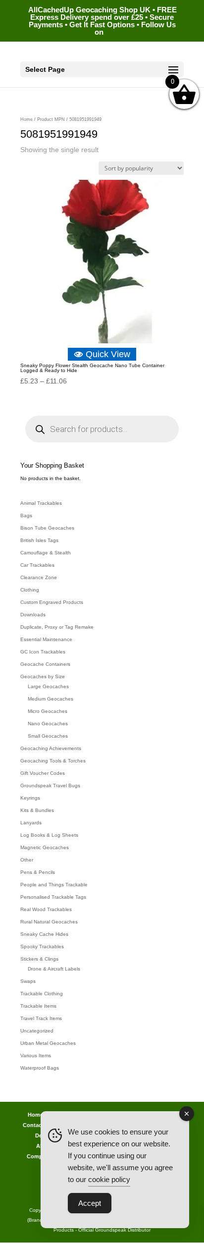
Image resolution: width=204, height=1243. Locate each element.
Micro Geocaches (47, 711)
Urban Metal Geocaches (48, 1043)
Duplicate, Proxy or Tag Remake (57, 627)
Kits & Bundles (37, 810)
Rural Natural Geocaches (49, 921)
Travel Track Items (41, 1018)
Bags (26, 515)
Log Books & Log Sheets (49, 835)
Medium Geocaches (50, 699)
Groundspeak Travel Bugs (50, 785)
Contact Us (37, 1125)
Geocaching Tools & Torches (53, 760)
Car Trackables (37, 565)
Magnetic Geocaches (44, 847)
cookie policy (109, 1179)
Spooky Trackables (42, 946)
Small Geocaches (48, 736)
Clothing (29, 590)
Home (26, 119)
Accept (89, 1203)
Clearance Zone (38, 577)
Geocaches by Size (42, 676)
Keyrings (30, 798)
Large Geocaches (48, 686)
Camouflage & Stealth (45, 552)
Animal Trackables (41, 503)
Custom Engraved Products (51, 602)
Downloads (33, 614)
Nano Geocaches (48, 723)
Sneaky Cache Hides (44, 934)
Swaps (28, 981)
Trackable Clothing (41, 993)
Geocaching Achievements (50, 748)
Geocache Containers (45, 664)
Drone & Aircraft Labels (54, 969)
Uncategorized (36, 1030)
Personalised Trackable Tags (53, 897)
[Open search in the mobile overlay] (102, 429)
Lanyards (31, 822)
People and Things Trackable (54, 884)
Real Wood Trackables (46, 909)
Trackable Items (38, 1006)
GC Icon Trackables (42, 651)
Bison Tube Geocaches (47, 528)
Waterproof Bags (39, 1068)
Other (26, 860)
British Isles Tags (39, 540)
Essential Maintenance (46, 639)
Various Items (35, 1055)
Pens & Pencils (37, 872)
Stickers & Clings (39, 959)
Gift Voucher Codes (42, 773)
